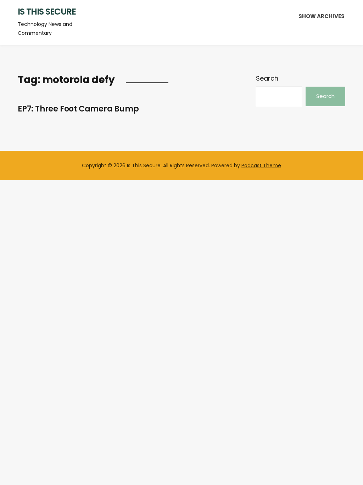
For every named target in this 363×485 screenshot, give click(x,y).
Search (267, 78)
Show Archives (321, 16)
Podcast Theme (261, 165)
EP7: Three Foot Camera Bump (78, 108)
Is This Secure (47, 11)
